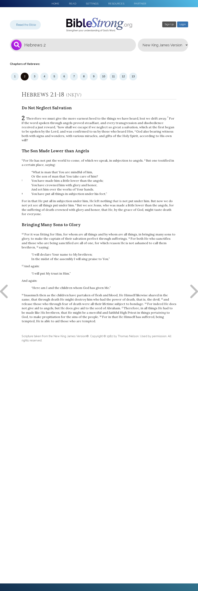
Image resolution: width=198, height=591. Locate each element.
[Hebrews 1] (5, 291)
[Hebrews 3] (193, 291)
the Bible (26, 25)
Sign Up (169, 24)
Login (182, 24)
